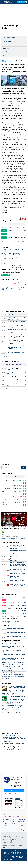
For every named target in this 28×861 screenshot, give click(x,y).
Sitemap (5, 827)
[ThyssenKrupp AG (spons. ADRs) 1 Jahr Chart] (22, 288)
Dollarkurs (14, 841)
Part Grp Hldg (5, 494)
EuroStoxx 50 (6, 838)
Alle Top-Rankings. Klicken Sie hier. (10, 712)
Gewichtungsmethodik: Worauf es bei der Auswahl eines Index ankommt (16, 633)
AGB (19, 827)
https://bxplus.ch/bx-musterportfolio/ (9, 536)
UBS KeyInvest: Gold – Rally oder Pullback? (17, 559)
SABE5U (24, 611)
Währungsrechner (12, 845)
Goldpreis (19, 839)
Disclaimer (20, 825)
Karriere (5, 823)
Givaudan (4, 485)
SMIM (16, 836)
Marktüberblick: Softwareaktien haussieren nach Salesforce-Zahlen (18, 552)
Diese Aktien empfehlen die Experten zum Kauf (13, 644)
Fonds (10, 842)
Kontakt (4, 821)
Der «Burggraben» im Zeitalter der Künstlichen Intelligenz (17, 570)
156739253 (23, 230)
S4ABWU (24, 605)
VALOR (3, 30)
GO (23, 467)
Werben (14, 823)
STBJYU (24, 613)
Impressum (21, 821)
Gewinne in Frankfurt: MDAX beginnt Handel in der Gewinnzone (17, 330)
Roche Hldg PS (5, 505)
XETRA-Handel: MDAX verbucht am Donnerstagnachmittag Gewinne (16, 341)
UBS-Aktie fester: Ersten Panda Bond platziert (13, 662)
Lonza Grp (4, 499)
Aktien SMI (5, 836)
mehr (2, 508)
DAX (20, 836)
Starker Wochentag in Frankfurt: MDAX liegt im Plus (16, 326)
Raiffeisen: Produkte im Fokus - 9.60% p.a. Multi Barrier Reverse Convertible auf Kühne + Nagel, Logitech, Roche (18, 576)
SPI (10, 836)
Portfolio (5, 845)
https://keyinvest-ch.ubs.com (12, 622)
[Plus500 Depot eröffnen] (7, 2)
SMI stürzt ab (13, 556)
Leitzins (4, 847)
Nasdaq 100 (20, 838)
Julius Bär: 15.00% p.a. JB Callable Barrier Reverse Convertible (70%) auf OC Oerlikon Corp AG (18, 565)
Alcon (3, 502)
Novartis (4, 496)
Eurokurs (21, 841)
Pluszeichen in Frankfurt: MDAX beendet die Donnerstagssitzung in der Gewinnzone (17, 336)
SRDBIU (24, 616)
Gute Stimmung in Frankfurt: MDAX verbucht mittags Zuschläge (16, 346)
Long (4, 230)
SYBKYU (24, 602)
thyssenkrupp (4, 110)
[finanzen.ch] (8, 1)
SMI (15, 839)
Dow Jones (13, 838)
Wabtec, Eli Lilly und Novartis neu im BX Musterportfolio (13, 526)
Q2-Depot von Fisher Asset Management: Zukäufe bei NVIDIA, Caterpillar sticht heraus (13, 665)
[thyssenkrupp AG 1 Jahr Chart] (22, 283)
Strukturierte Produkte (8, 844)
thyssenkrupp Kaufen (10, 368)
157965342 (23, 234)
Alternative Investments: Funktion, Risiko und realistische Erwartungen (16, 637)
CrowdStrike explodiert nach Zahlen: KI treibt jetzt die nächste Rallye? (17, 547)
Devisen (9, 841)
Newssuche (5, 464)
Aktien (4, 841)
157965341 (23, 237)
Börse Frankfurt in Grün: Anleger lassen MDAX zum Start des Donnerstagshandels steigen (17, 352)
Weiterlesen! (5, 275)
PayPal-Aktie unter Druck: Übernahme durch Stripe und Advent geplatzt (13, 659)
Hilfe (13, 821)
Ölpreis (20, 845)
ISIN (11, 30)
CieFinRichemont (6, 480)
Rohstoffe (17, 844)
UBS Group (4, 483)
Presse (4, 825)
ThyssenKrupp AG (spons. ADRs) (5, 288)
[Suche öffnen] (26, 2)
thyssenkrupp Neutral (10, 376)
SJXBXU (24, 600)
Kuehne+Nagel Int (6, 488)
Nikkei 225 (5, 839)
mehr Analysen (5, 389)
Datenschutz (21, 823)
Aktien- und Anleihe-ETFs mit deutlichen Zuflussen (17, 581)
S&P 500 (11, 839)
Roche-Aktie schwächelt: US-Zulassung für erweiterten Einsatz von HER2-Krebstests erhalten (14, 673)
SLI (12, 836)
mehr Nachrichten (6, 357)
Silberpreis (5, 842)
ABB (3, 491)
